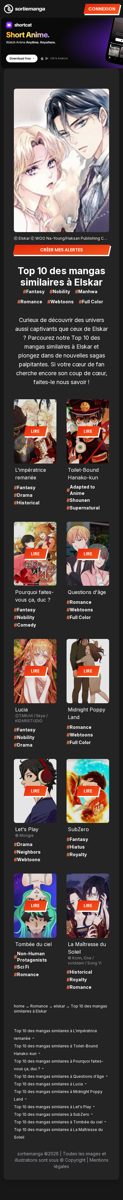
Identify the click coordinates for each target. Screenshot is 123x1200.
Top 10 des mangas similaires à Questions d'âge (59, 1076)
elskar (59, 1006)
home (19, 1006)
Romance (39, 1006)
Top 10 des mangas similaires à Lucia (48, 1084)
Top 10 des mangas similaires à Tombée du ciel (58, 1122)
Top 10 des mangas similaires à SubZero (51, 1114)
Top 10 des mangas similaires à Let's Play (52, 1106)
